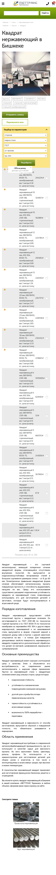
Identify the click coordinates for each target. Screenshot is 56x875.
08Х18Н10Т (17, 98)
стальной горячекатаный (25, 103)
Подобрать (26, 162)
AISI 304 (41, 98)
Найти (45, 12)
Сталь (13, 22)
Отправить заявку (15, 114)
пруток (6, 98)
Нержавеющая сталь (26, 22)
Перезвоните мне (15, 122)
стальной (7, 103)
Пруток (14, 25)
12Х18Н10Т (30, 98)
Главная (5, 22)
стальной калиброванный (14, 107)
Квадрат (23, 25)
